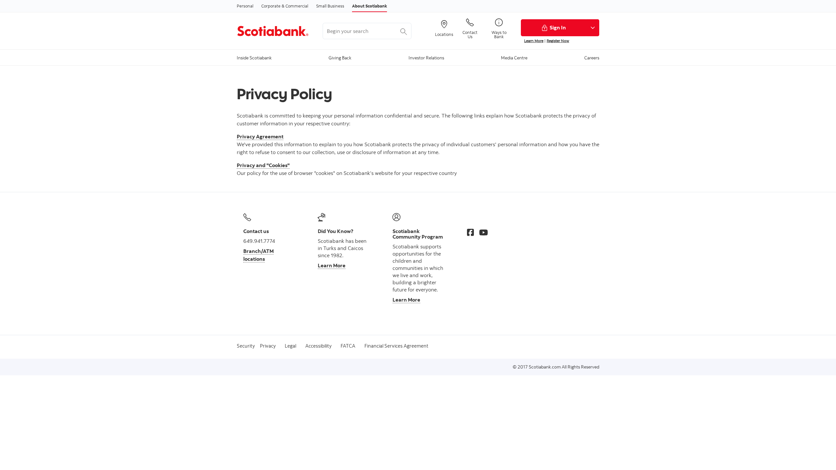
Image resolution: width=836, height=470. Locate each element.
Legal (290, 346)
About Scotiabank (369, 5)
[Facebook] (470, 232)
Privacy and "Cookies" (263, 165)
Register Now (558, 40)
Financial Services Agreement (396, 346)
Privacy (268, 346)
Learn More (533, 40)
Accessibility (318, 346)
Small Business (330, 5)
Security (246, 346)
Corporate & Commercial (284, 5)
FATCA (348, 346)
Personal (245, 5)
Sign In (558, 27)
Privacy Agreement (260, 136)
